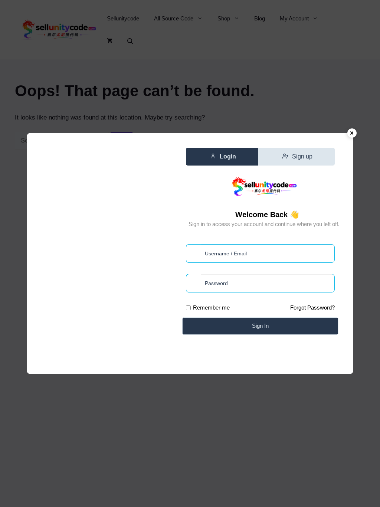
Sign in (260, 326)
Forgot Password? (312, 307)
